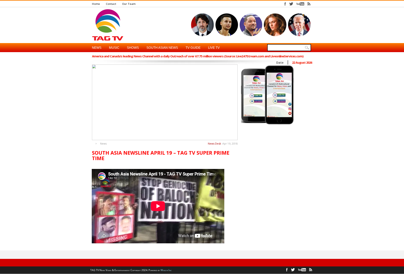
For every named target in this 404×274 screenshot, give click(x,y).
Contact (111, 4)
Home (96, 4)
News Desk (214, 143)
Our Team (129, 4)
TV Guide (193, 47)
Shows (133, 47)
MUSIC (114, 47)
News (96, 47)
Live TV (214, 47)
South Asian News (162, 47)
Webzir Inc (166, 270)
